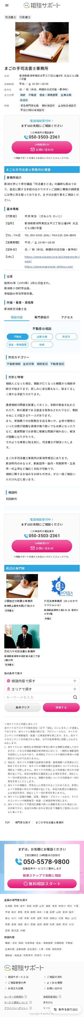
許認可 (66, 336)
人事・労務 (44, 949)
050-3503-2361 (44, 137)
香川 (26, 924)
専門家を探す (23, 822)
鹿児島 (15, 930)
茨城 (7, 912)
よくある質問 (54, 982)
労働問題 (59, 942)
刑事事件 (28, 955)
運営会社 (48, 1002)
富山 (7, 918)
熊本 (65, 924)
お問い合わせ (54, 988)
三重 (45, 912)
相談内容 (17, 317)
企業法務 (42, 336)
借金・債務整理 (18, 344)
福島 (48, 905)
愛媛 (33, 924)
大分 (71, 924)
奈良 (45, 918)
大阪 (20, 918)
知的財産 (57, 949)
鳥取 (7, 924)
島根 (13, 924)
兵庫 (33, 918)
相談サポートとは (18, 976)
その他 (46, 955)
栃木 (13, 912)
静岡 (33, 912)
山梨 (58, 912)
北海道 (8, 905)
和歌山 (53, 918)
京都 (26, 918)
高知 (39, 924)
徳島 (20, 924)
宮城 (29, 905)
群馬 (20, 912)
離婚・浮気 (11, 942)
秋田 (35, 905)
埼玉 (69, 905)
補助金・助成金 (13, 955)
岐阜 (39, 912)
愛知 (26, 912)
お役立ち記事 (15, 988)
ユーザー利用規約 (13, 996)
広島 (61, 918)
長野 (52, 912)
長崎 (58, 924)
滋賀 (39, 918)
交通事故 (30, 942)
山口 (73, 918)
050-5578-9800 (46, 862)
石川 (13, 918)
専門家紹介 (41, 317)
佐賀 (52, 924)
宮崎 (7, 930)
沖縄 (22, 930)
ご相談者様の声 (17, 982)
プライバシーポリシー (16, 1008)
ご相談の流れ (54, 976)
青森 (16, 905)
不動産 (18, 336)
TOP (7, 822)
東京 (54, 905)
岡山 (67, 918)
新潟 (65, 912)
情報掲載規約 (50, 996)
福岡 (45, 924)
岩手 (22, 905)
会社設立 (32, 949)
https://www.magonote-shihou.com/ (49, 266)
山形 (41, 905)
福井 (71, 912)
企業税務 (21, 949)
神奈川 (62, 905)
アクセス (67, 317)
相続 (41, 344)
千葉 (76, 905)
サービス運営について (16, 1002)
